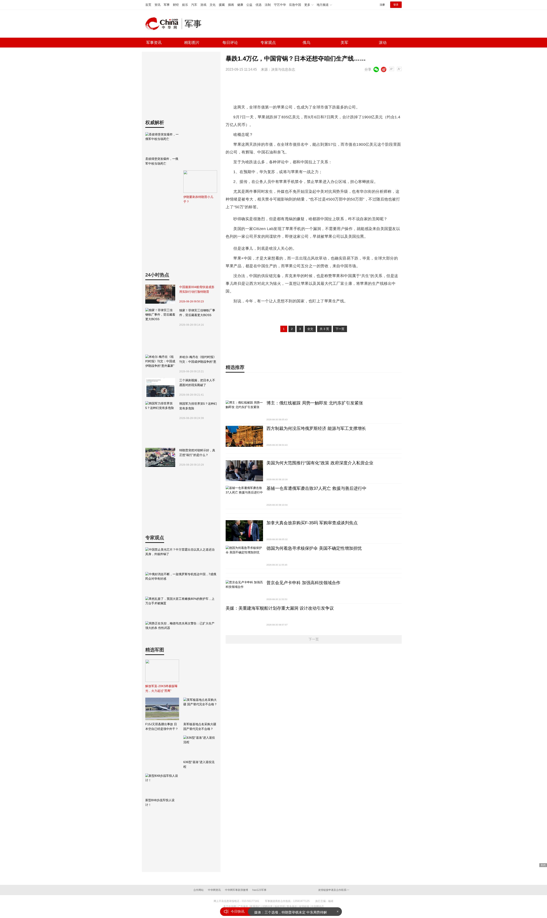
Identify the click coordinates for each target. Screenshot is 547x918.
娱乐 (185, 4)
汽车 (194, 4)
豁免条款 (292, 906)
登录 (395, 4)
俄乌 (306, 42)
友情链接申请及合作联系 (333, 889)
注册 (382, 4)
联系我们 (255, 906)
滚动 (383, 42)
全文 (310, 329)
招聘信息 (267, 906)
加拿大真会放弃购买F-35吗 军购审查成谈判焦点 (312, 522)
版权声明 (280, 906)
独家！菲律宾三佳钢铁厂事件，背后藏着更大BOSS (197, 313)
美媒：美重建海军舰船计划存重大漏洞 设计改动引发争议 (280, 608)
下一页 (339, 329)
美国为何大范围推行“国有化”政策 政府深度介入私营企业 (319, 462)
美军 (344, 42)
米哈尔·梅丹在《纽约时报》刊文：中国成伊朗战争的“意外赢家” (197, 359)
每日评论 (230, 42)
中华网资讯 (214, 889)
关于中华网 (229, 906)
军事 (167, 4)
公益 (249, 4)
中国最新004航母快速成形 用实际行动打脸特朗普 (196, 289)
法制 (268, 4)
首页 (148, 4)
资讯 (157, 4)
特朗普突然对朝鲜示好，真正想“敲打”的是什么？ (197, 453)
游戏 (203, 4)
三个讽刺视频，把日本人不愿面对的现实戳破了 (197, 383)
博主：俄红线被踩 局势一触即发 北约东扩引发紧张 (314, 403)
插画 (231, 4)
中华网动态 (317, 906)
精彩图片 (192, 42)
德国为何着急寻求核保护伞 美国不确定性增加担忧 (314, 548)
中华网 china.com (163, 23)
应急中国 (295, 4)
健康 (240, 4)
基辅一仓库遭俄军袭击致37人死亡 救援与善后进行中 (316, 488)
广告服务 (243, 906)
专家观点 (268, 42)
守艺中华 (280, 4)
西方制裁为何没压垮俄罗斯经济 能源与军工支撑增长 (316, 428)
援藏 (222, 4)
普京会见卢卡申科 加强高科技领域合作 (303, 582)
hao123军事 (259, 889)
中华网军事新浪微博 (236, 889)
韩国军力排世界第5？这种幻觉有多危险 (198, 406)
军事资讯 (154, 42)
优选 (259, 4)
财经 (176, 4)
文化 (213, 4)
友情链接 (304, 906)
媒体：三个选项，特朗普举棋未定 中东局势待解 (290, 911)
